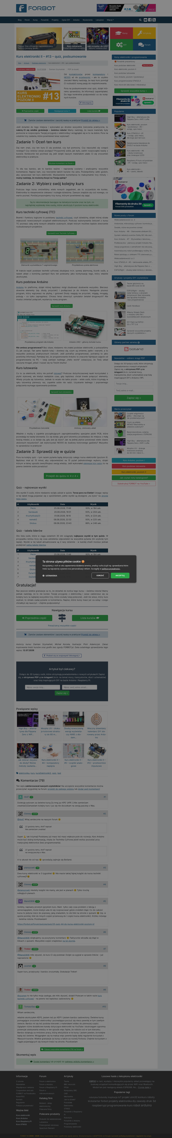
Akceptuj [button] (120, 575)
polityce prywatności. (111, 568)
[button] (50, 575)
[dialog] (86, 569)
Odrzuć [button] (100, 575)
